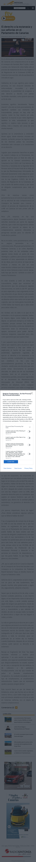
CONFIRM (10, 461)
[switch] (28, 431)
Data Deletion (8, 468)
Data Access (18, 468)
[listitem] (18, 427)
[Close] (32, 394)
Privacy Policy (28, 468)
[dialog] (18, 431)
